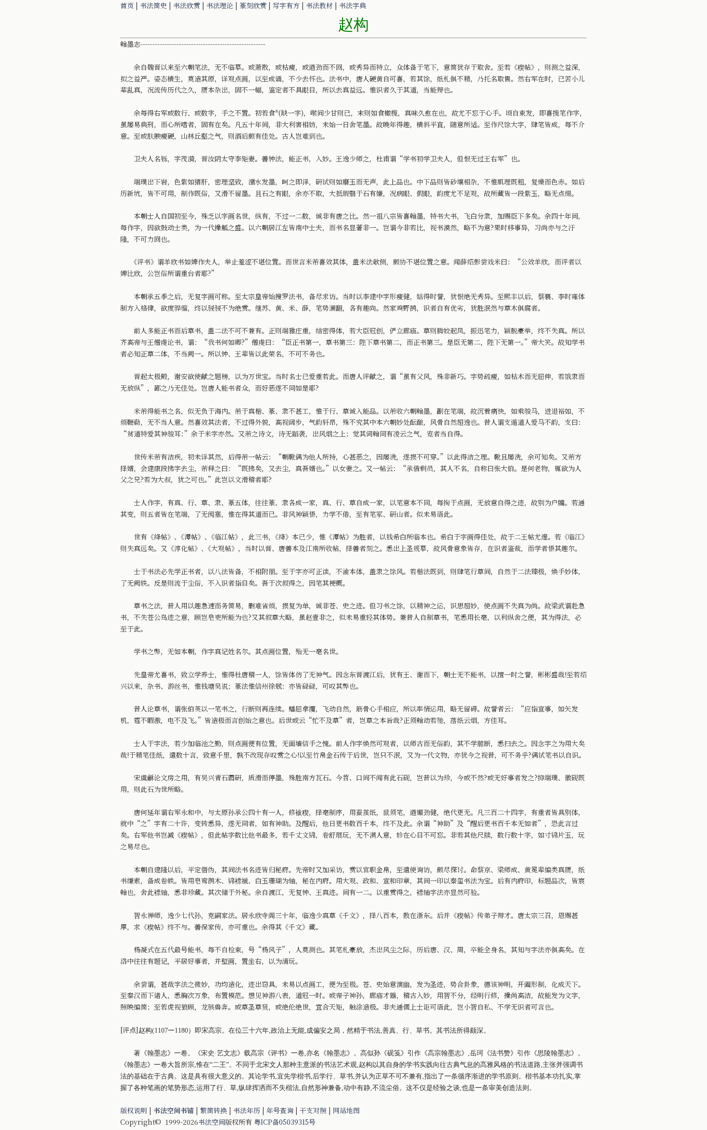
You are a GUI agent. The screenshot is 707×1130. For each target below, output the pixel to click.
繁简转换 (213, 1110)
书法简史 (153, 5)
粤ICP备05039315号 (285, 1122)
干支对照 (313, 1110)
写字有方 (286, 5)
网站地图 (346, 1110)
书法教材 (319, 5)
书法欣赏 (186, 5)
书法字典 (352, 5)
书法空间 (211, 1122)
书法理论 (219, 5)
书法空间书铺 (173, 1110)
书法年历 (246, 1110)
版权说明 (133, 1110)
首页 (127, 5)
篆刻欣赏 (253, 5)
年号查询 (279, 1110)
